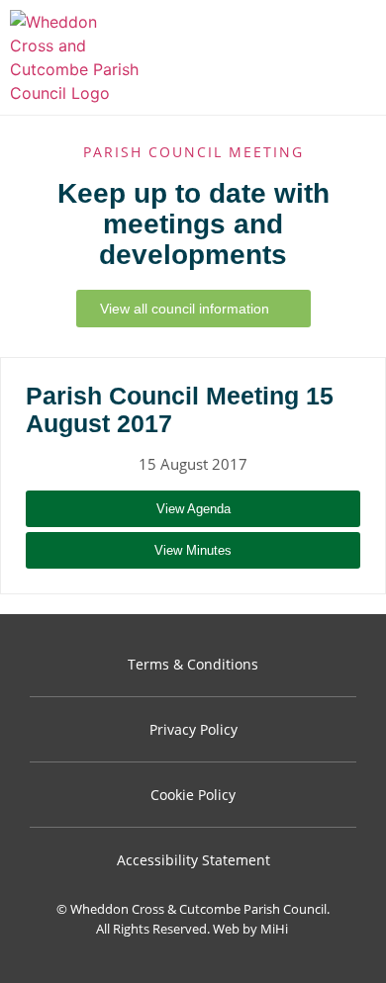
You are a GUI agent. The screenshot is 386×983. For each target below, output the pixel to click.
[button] (357, 58)
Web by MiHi (250, 929)
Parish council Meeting (193, 151)
